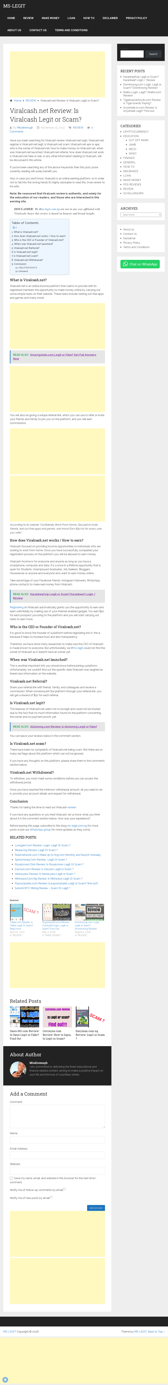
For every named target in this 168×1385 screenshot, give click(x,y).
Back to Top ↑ (156, 1331)
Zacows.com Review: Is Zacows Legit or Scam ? (44, 869)
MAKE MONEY (50, 18)
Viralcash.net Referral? (27, 248)
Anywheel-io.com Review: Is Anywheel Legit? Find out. (140, 109)
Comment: (16, 1102)
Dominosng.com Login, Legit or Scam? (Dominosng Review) (87, 925)
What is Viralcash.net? (26, 232)
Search (124, 48)
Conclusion (20, 263)
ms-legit (78, 648)
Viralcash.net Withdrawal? (28, 260)
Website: (15, 1164)
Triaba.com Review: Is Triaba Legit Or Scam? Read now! (21, 925)
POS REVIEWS (132, 184)
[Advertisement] (57, 74)
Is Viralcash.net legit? (26, 252)
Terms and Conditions (71, 30)
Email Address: (19, 1148)
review (71, 807)
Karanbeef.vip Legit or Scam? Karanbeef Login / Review (141, 78)
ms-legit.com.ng (50, 209)
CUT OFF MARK (139, 140)
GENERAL (129, 162)
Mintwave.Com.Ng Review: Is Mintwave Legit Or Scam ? (49, 878)
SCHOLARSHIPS (133, 193)
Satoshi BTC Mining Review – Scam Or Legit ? (42, 888)
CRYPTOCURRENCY (136, 131)
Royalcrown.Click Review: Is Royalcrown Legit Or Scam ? (49, 864)
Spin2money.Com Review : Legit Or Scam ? (41, 859)
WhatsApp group (40, 829)
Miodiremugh (25, 127)
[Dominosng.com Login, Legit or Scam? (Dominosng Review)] (89, 912)
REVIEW (28, 18)
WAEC (133, 153)
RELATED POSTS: (28, 267)
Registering (16, 607)
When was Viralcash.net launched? (33, 243)
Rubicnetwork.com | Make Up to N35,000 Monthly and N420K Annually (58, 854)
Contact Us (38, 30)
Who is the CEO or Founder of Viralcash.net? (39, 240)
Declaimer (110, 18)
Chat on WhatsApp (143, 264)
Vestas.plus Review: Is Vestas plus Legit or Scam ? (45, 873)
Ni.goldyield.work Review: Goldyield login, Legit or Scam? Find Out (56, 925)
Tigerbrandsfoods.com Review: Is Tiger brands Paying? (142, 101)
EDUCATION (131, 136)
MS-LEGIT (14, 6)
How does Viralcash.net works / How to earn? (40, 236)
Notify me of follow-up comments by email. (36, 1190)
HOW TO (88, 18)
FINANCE (129, 158)
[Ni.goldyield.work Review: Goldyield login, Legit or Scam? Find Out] (57, 912)
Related (23, 271)
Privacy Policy (136, 18)
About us (14, 30)
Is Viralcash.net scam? (26, 255)
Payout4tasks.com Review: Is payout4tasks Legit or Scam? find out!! (56, 883)
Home (11, 18)
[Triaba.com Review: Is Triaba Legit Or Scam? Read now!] (24, 912)
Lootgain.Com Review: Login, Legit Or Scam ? (43, 845)
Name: (14, 1133)
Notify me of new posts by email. (30, 1198)
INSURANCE (130, 171)
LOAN (71, 18)
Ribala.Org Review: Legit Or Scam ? (36, 850)
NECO (132, 149)
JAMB (132, 144)
